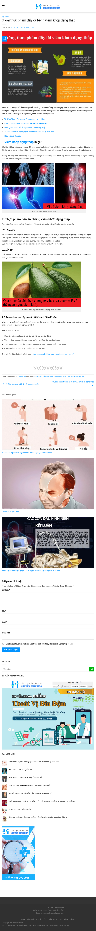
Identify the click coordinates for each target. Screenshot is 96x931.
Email (4, 622)
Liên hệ (72, 919)
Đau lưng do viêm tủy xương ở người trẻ (25, 777)
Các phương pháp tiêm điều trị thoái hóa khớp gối (29, 785)
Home (23, 919)
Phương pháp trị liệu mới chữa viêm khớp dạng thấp (25, 123)
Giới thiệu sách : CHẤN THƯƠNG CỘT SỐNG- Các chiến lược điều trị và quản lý (42, 801)
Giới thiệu (31, 919)
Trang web (6, 633)
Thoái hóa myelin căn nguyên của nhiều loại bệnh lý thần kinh (29, 132)
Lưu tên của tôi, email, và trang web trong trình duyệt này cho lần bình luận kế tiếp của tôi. (39, 644)
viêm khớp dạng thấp (77, 376)
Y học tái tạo (53, 919)
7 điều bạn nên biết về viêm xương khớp (22, 384)
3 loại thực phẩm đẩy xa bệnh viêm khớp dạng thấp (52, 376)
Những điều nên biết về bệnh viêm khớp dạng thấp (24, 127)
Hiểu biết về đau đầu (12, 136)
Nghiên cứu (41, 919)
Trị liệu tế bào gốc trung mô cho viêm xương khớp (25, 119)
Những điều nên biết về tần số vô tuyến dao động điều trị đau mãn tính (31, 571)
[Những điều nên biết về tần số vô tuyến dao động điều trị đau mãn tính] (48, 542)
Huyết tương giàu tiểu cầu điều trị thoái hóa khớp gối (30, 793)
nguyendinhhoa (27, 27)
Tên (4, 611)
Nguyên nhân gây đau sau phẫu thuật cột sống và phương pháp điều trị (38, 817)
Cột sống (5, 17)
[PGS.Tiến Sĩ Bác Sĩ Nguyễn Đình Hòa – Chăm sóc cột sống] (48, 6)
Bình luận (6, 590)
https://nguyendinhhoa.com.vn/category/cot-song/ (53, 354)
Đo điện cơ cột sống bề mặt (20, 769)
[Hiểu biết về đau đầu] (48, 483)
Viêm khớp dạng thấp (19, 142)
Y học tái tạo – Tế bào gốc (20, 809)
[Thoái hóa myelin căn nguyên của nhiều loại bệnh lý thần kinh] (48, 424)
